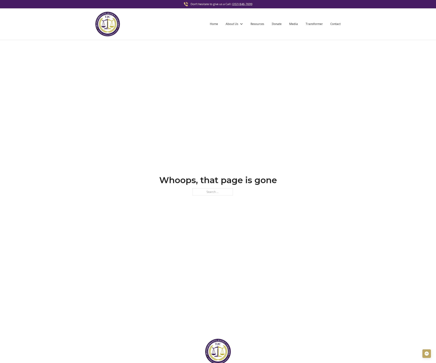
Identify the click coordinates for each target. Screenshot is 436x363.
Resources (257, 24)
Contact (335, 24)
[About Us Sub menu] (241, 24)
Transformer (314, 24)
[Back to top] (426, 353)
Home (214, 24)
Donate (277, 24)
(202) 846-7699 (242, 4)
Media (293, 24)
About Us (232, 24)
